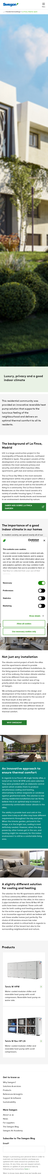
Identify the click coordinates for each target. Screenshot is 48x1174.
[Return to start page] (10, 4)
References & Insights (13, 1094)
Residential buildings (13, 12)
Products (7, 1090)
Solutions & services (12, 1086)
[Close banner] (44, 540)
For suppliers (9, 1123)
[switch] (41, 591)
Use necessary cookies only (24, 631)
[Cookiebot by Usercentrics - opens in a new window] (29, 540)
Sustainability (9, 1102)
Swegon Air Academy (13, 1131)
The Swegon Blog (11, 1127)
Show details (34, 616)
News (5, 1119)
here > (27, 1169)
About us (7, 1115)
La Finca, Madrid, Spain (29, 12)
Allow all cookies (24, 623)
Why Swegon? (9, 1082)
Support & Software (12, 1098)
